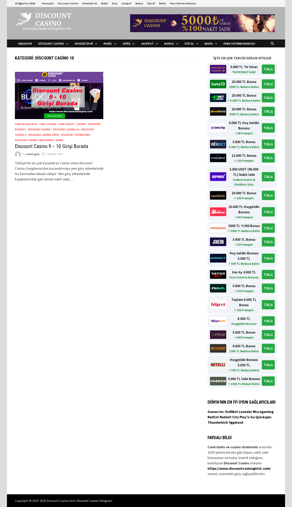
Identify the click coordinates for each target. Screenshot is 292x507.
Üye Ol (151, 3)
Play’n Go (247, 417)
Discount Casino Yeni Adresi (34, 140)
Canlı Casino (47, 124)
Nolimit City (230, 417)
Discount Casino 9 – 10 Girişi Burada (51, 146)
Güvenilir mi (89, 3)
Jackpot (126, 3)
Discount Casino (68, 3)
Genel (60, 140)
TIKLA (268, 69)
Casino (81, 124)
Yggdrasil (236, 422)
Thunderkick (218, 422)
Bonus (139, 3)
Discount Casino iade (75, 135)
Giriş (114, 3)
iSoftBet (232, 411)
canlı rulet (66, 124)
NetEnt (213, 417)
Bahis (162, 3)
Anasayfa (48, 3)
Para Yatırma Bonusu (183, 3)
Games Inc (216, 411)
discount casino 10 (66, 129)
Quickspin (263, 417)
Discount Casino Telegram (94, 501)
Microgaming (263, 411)
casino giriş (32, 154)
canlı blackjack (26, 124)
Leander (246, 411)
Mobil (104, 3)
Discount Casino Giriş (43, 135)
